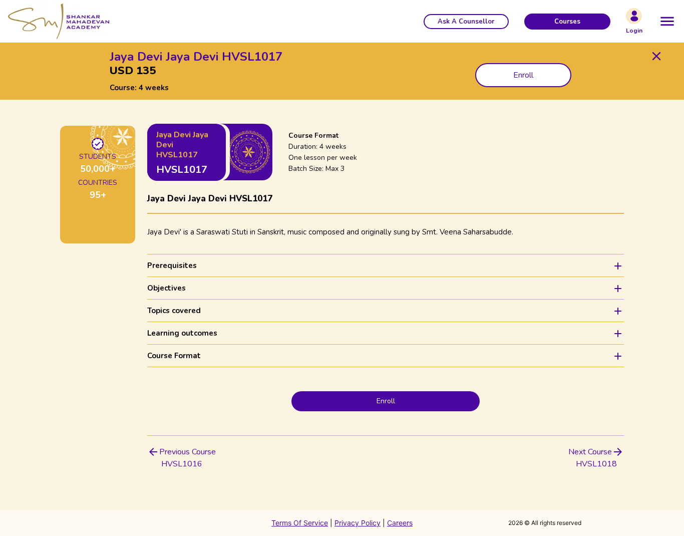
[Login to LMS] (634, 16)
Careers (400, 522)
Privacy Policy (357, 522)
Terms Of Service (299, 522)
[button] (466, 21)
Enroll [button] (523, 75)
